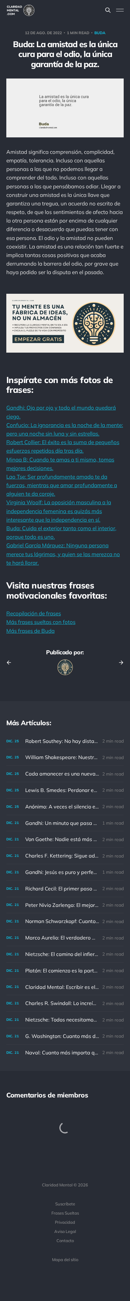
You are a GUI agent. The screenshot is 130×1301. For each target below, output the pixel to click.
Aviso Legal (65, 1231)
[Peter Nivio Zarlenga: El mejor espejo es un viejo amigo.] (65, 905)
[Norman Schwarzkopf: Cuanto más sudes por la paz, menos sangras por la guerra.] (65, 921)
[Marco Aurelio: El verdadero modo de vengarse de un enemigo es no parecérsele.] (65, 938)
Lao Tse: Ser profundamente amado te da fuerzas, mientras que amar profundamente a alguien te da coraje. (61, 485)
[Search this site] (108, 10)
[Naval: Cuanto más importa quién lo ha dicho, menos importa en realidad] (65, 1053)
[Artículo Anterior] (11, 662)
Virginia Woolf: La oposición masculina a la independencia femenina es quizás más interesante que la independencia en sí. (58, 511)
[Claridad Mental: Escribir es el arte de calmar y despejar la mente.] (65, 987)
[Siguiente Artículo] (119, 662)
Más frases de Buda (30, 630)
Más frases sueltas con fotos (40, 622)
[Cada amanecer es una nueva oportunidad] (65, 774)
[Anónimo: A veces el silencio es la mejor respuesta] (65, 807)
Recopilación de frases (33, 613)
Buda (99, 32)
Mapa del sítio (65, 1259)
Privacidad (65, 1222)
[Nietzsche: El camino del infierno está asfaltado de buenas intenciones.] (65, 954)
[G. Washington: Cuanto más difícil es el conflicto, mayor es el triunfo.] (65, 1036)
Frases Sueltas (65, 1213)
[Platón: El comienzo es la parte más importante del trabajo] (65, 971)
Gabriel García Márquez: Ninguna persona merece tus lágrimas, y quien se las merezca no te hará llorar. (63, 554)
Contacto (65, 1240)
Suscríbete (65, 1203)
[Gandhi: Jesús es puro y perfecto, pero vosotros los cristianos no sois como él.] (65, 872)
